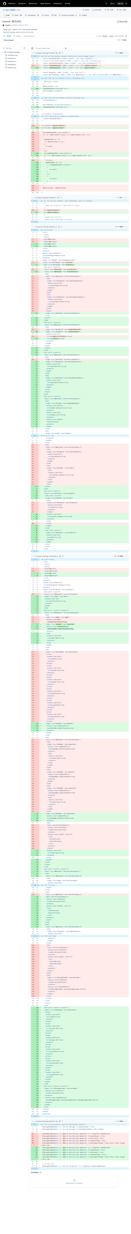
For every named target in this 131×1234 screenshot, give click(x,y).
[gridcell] (80, 56)
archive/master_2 (29, 36)
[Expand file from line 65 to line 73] (35, 885)
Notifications (98, 9)
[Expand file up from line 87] (35, 56)
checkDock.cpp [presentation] (13, 55)
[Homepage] (4, 3)
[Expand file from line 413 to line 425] (35, 116)
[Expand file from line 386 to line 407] (35, 98)
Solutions (22, 3)
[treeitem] (14, 60)
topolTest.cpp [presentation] (12, 67)
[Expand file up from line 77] (35, 1124)
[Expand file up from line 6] (35, 230)
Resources (33, 3)
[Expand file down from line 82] (35, 222)
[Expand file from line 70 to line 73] (35, 436)
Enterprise (57, 3)
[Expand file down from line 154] (35, 1116)
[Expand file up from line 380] (35, 79)
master (9, 36)
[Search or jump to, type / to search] (106, 3)
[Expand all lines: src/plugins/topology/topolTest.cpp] (62, 1121)
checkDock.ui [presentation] (12, 61)
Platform (11, 3)
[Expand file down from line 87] (35, 1168)
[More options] (126, 52)
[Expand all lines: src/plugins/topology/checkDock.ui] (61, 226)
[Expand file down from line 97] (35, 551)
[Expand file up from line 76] (35, 201)
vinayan (7, 25)
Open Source (45, 3)
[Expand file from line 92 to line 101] (35, 936)
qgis (7, 10)
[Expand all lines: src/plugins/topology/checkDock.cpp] (62, 53)
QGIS (13, 10)
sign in (73, 1183)
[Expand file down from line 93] (35, 77)
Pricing (67, 3)
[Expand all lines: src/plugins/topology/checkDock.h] (61, 197)
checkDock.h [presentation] (12, 58)
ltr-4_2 (18, 36)
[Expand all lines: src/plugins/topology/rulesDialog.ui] (63, 556)
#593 (19, 29)
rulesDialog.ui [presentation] (12, 64)
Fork (110, 9)
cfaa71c (111, 36)
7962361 (105, 36)
